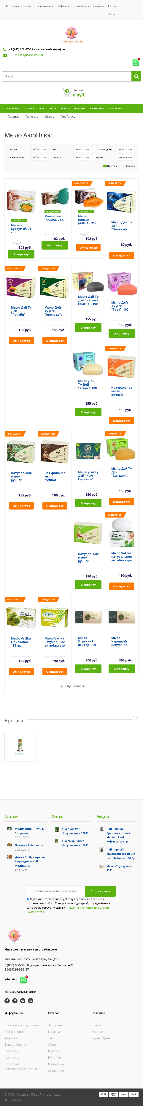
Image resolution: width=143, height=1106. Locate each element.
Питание (54, 1058)
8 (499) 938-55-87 (16, 969)
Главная (13, 117)
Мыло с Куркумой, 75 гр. (21, 228)
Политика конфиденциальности (20, 1066)
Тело (51, 1038)
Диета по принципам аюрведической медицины (30, 862)
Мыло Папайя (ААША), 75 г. (88, 220)
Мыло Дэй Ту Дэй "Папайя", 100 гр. (21, 311)
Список (130, 166)
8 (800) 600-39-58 (16, 965)
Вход (112, 14)
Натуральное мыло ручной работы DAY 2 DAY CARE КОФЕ (55, 476)
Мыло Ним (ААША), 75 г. (54, 218)
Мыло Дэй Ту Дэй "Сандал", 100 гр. (121, 472)
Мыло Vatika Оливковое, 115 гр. (21, 642)
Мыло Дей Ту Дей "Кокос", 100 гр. (87, 384)
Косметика (56, 1064)
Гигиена (30, 117)
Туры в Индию (81, 6)
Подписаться (100, 891)
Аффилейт (63, 6)
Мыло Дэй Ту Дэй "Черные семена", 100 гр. (88, 300)
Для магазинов (44, 6)
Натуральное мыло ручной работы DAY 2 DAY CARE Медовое (121, 391)
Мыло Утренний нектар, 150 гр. (87, 641)
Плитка (112, 166)
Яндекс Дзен (101, 1038)
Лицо (52, 1044)
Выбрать (38, 149)
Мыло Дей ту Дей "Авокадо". (53, 311)
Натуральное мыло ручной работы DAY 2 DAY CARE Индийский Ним (21, 476)
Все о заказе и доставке (19, 6)
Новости (98, 1032)
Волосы (53, 1051)
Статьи (97, 1025)
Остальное (56, 1071)
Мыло (48, 117)
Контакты (113, 6)
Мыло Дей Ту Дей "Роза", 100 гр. (119, 306)
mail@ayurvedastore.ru (29, 55)
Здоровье (55, 1025)
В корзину (21, 254)
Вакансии (98, 6)
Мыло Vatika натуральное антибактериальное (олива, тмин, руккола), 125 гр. (121, 556)
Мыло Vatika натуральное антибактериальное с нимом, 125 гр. (55, 642)
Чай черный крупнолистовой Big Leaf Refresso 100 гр (121, 854)
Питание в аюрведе (29, 845)
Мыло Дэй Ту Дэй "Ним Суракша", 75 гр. (88, 475)
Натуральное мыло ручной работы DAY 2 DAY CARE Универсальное (88, 557)
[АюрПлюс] (20, 746)
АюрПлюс (67, 117)
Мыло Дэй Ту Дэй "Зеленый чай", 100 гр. (121, 225)
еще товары (74, 686)
